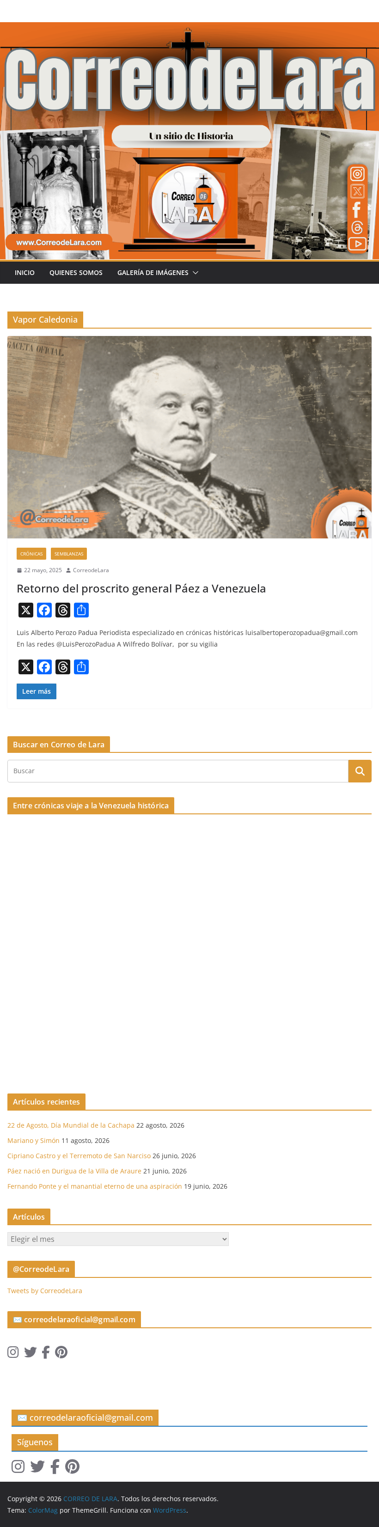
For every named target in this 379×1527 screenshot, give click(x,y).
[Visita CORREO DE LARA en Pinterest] (61, 1354)
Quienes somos (76, 272)
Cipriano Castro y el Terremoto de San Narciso (79, 1155)
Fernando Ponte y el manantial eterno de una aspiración (94, 1186)
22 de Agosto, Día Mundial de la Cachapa (70, 1125)
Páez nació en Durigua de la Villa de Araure (74, 1171)
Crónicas (31, 553)
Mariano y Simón (33, 1140)
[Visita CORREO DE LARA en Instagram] (13, 1354)
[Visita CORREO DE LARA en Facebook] (46, 1354)
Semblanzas (69, 553)
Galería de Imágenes (153, 272)
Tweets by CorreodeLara (44, 1290)
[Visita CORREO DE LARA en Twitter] (30, 1354)
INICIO (25, 272)
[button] (194, 272)
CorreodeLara (91, 570)
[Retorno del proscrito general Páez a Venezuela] (189, 437)
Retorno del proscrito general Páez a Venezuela (141, 588)
